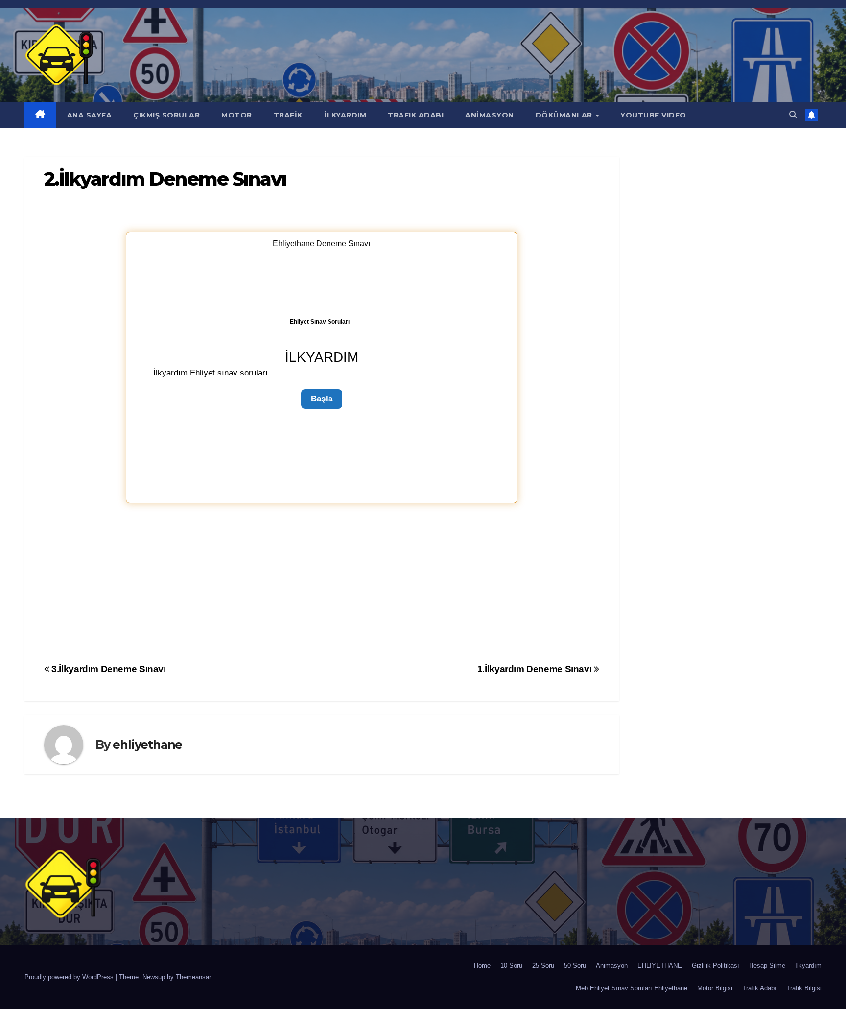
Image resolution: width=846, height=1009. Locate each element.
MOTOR (236, 115)
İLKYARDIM (345, 115)
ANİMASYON (489, 115)
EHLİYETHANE (659, 965)
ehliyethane (147, 744)
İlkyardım (808, 965)
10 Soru (511, 965)
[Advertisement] (321, 581)
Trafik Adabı (759, 988)
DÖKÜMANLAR (565, 115)
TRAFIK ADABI (416, 115)
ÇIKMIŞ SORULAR (166, 115)
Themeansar (193, 977)
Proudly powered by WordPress (70, 977)
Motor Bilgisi (714, 988)
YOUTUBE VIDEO (653, 115)
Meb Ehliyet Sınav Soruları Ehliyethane (631, 988)
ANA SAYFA (89, 115)
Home (482, 965)
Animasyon (612, 965)
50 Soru (575, 965)
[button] (793, 115)
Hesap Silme (767, 965)
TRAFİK (288, 115)
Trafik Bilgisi (804, 988)
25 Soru (543, 965)
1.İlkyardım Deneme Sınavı (535, 669)
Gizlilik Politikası (715, 965)
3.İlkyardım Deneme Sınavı (107, 669)
